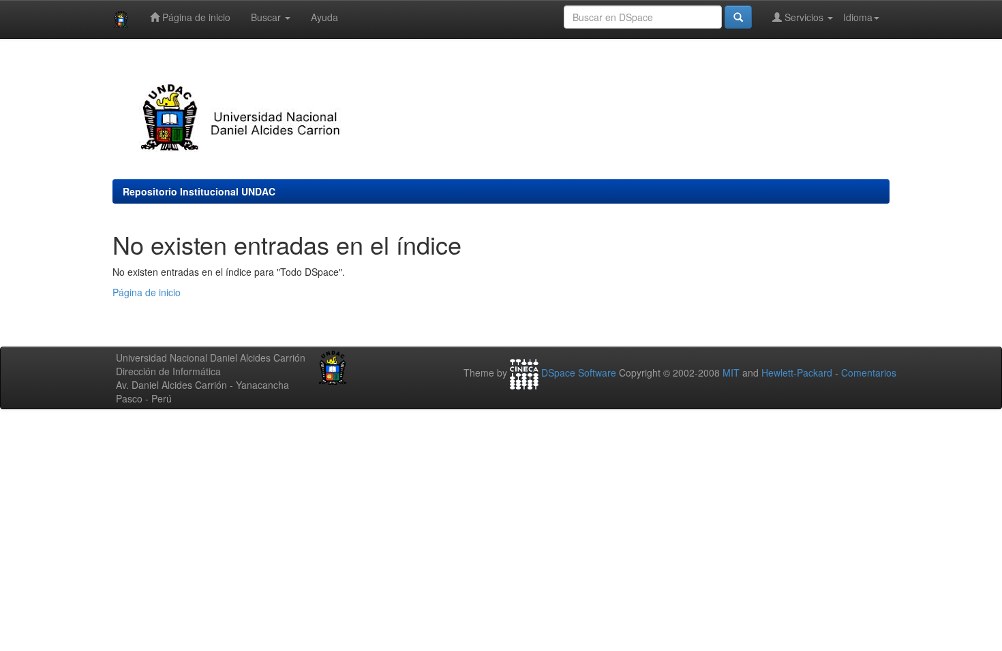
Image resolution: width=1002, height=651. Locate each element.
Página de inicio (195, 17)
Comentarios (868, 372)
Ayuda (324, 17)
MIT (731, 372)
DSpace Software (578, 372)
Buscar (267, 17)
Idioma (857, 17)
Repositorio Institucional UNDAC (199, 191)
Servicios (804, 17)
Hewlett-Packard (796, 372)
